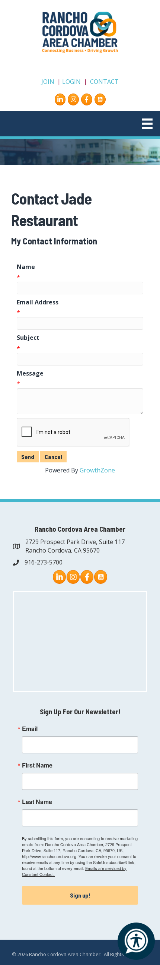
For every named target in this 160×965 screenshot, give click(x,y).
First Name (37, 765)
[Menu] (147, 124)
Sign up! (80, 895)
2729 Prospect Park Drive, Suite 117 (75, 542)
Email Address (37, 302)
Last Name (37, 802)
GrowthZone (97, 470)
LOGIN (71, 81)
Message (30, 373)
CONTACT (104, 81)
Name (26, 267)
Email (30, 729)
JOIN (47, 81)
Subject (28, 337)
